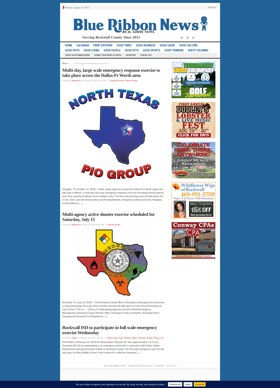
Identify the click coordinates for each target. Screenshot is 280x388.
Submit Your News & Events (107, 55)
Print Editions (102, 45)
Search (213, 7)
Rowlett (150, 338)
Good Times (124, 45)
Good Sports (151, 50)
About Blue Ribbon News (77, 55)
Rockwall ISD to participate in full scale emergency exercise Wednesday (109, 330)
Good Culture (188, 45)
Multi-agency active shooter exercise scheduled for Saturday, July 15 (108, 217)
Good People (112, 50)
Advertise (131, 55)
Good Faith (72, 50)
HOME (68, 45)
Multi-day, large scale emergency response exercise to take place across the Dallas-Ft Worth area (111, 73)
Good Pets (132, 50)
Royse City (158, 338)
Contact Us (146, 55)
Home (65, 63)
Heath (134, 338)
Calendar (82, 45)
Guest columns (198, 50)
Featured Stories (117, 80)
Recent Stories (131, 80)
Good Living (91, 50)
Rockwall (141, 338)
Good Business (145, 45)
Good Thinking (174, 50)
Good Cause (167, 45)
